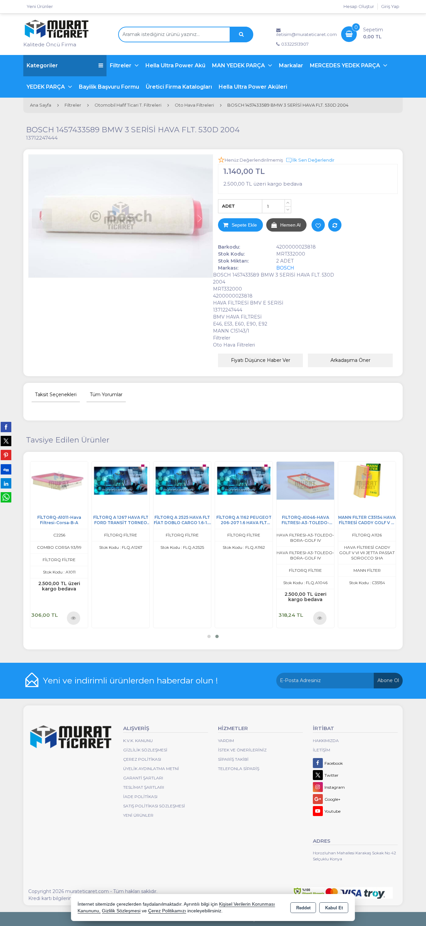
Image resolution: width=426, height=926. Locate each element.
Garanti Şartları (143, 777)
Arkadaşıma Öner (350, 360)
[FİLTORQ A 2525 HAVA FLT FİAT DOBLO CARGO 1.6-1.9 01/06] (255, 480)
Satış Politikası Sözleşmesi (154, 805)
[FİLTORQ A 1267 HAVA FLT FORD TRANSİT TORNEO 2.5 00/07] (193, 480)
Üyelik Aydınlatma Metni (151, 768)
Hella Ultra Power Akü (175, 65)
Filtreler (121, 65)
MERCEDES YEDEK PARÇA (345, 65)
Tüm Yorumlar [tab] (106, 395)
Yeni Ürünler (138, 815)
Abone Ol (388, 680)
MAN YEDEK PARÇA (239, 65)
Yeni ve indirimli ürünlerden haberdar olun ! (130, 680)
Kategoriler (42, 65)
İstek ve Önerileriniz (242, 749)
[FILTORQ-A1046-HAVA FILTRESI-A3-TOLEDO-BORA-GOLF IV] (378, 480)
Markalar (291, 65)
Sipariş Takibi (233, 759)
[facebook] (6, 427)
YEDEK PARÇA (46, 87)
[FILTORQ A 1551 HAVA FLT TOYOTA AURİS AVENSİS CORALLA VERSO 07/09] (70, 480)
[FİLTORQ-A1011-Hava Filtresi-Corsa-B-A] (131, 480)
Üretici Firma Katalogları (179, 87)
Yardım (226, 740)
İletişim (321, 749)
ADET (228, 206)
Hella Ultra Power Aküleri (253, 87)
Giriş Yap (390, 6)
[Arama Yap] (241, 34)
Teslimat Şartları (143, 787)
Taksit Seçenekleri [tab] (56, 395)
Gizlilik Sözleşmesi (145, 749)
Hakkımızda (326, 740)
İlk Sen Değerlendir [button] (313, 160)
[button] (209, 636)
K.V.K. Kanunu (138, 740)
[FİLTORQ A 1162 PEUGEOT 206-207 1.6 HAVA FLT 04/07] (316, 480)
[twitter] (6, 441)
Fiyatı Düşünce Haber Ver (260, 360)
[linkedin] (6, 483)
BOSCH (285, 268)
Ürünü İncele (146, 617)
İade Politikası (140, 796)
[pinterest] (6, 455)
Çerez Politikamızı (167, 910)
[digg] (6, 469)
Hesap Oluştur (358, 6)
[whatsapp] (6, 497)
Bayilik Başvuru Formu (109, 87)
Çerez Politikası (142, 759)
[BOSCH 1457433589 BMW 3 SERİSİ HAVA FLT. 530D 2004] (121, 216)
